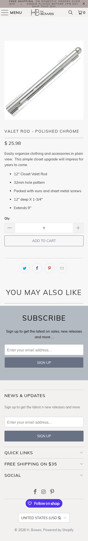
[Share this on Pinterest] (49, 268)
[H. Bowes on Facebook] (35, 492)
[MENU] (3, 12)
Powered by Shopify (58, 530)
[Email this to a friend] (62, 268)
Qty (7, 218)
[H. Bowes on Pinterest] (52, 492)
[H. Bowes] (44, 12)
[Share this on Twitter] (24, 268)
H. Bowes (34, 530)
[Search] (70, 12)
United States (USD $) (41, 518)
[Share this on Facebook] (37, 268)
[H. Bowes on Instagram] (43, 492)
